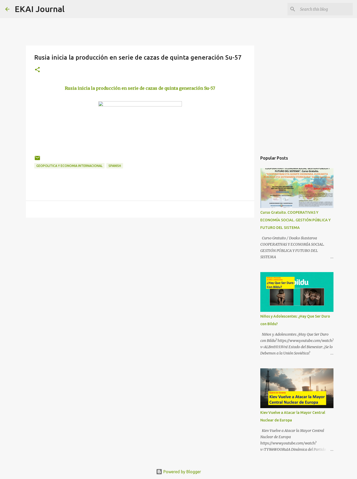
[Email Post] (37, 160)
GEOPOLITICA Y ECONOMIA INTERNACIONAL (69, 165)
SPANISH (114, 165)
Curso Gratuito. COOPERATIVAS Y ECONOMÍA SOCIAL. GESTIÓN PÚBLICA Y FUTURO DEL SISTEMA (295, 220)
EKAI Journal (40, 9)
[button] (37, 70)
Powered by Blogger (181, 471)
